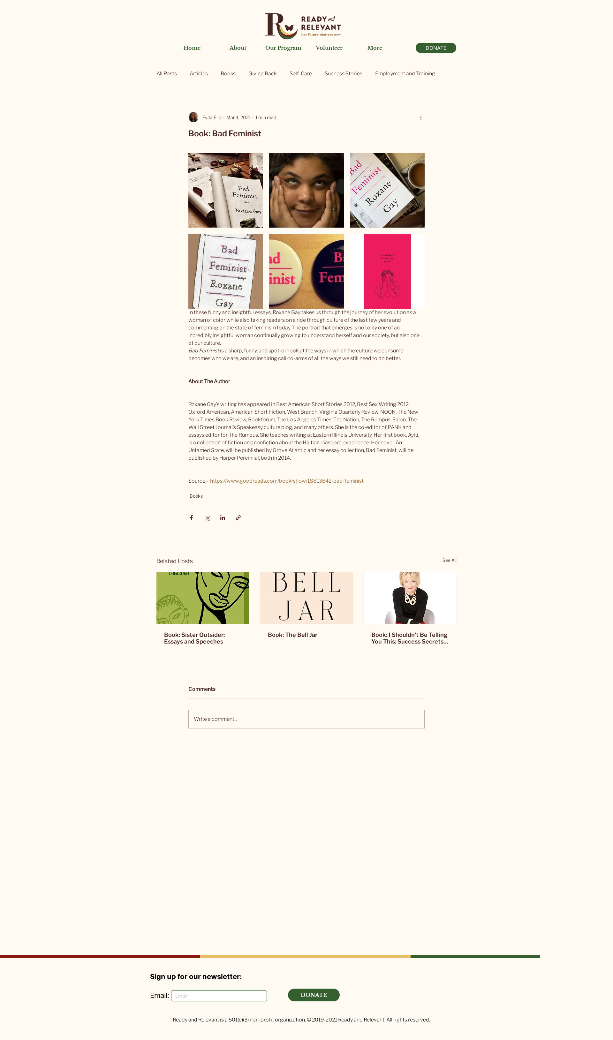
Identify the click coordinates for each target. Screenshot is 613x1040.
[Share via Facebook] (191, 518)
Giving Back (262, 74)
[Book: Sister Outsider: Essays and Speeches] (202, 598)
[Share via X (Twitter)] (207, 518)
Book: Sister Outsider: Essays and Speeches (194, 638)
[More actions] (421, 117)
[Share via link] (238, 518)
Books (228, 74)
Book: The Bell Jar (292, 634)
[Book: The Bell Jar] (306, 598)
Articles (199, 74)
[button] (238, 47)
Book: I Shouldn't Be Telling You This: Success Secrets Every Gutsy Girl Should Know (409, 638)
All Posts (166, 74)
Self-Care (301, 74)
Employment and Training (405, 74)
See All (450, 560)
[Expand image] (225, 190)
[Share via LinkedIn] (223, 518)
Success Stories (343, 74)
